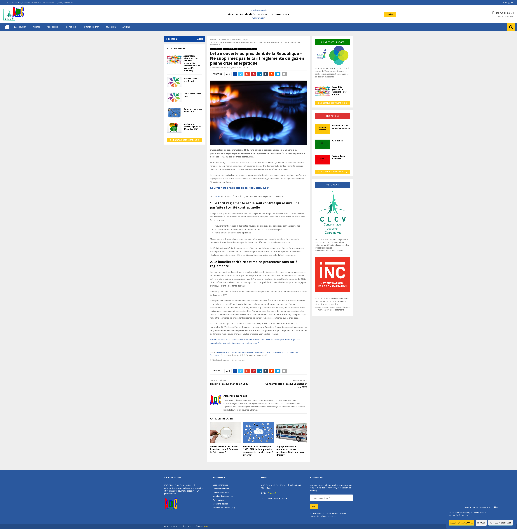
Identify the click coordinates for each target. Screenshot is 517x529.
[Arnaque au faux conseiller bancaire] (322, 129)
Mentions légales (220, 503)
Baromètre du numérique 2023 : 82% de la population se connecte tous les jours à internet (258, 450)
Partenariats (218, 500)
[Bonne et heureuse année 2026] (174, 112)
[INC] (332, 291)
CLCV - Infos (233, 49)
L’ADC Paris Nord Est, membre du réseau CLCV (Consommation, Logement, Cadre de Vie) (39, 2)
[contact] (272, 493)
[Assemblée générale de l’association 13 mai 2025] (322, 91)
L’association (20, 27)
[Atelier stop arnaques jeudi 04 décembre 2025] (174, 128)
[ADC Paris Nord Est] (14, 14)
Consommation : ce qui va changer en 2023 (286, 385)
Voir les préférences (500, 522)
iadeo (206, 526)
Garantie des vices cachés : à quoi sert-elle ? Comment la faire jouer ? (225, 449)
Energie (253, 49)
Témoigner (111, 27)
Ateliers (126, 27)
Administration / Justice (219, 49)
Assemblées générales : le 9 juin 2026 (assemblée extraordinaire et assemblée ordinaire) (192, 63)
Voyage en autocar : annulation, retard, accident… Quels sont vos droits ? (290, 450)
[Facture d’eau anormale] (322, 159)
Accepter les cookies (461, 522)
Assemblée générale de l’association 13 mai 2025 (339, 91)
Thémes (36, 27)
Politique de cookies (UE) (224, 507)
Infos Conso (52, 27)
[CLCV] (332, 236)
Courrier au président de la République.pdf (240, 188)
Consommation (244, 49)
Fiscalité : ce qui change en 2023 (229, 383)
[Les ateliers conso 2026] (174, 97)
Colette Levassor (219, 67)
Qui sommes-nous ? (221, 492)
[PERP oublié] (322, 144)
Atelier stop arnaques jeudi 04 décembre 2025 (192, 126)
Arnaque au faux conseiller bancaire (341, 126)
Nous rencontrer (91, 27)
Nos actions (70, 27)
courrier (216, 196)
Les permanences (220, 485)
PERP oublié (337, 140)
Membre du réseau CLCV (224, 496)
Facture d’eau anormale (338, 157)
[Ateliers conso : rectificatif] (174, 82)
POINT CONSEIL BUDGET (332, 42)
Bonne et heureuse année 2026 (193, 110)
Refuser (481, 522)
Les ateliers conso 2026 (192, 94)
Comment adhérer (221, 488)
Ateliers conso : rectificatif (191, 79)
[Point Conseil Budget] (332, 65)
